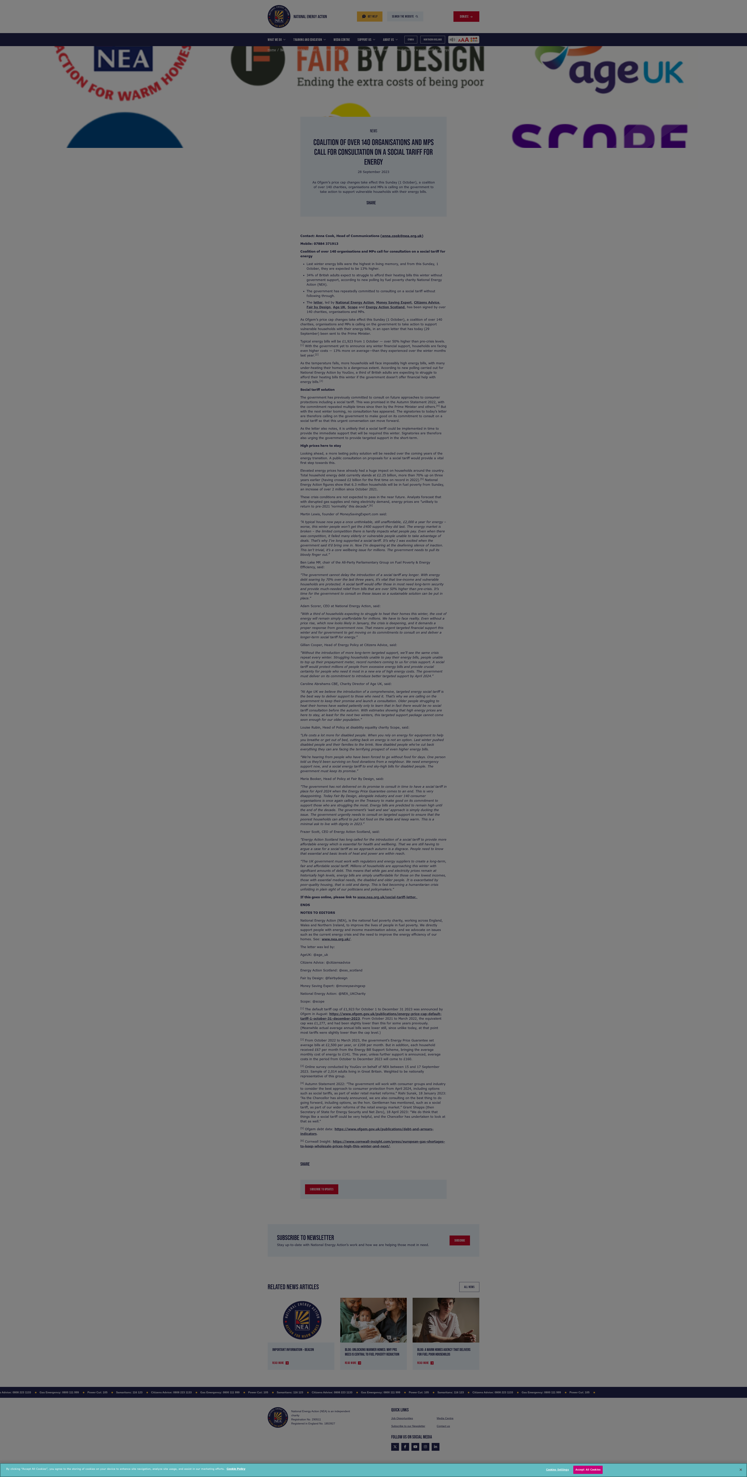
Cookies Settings (557, 1469)
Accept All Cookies (588, 1469)
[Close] (740, 1469)
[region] (373, 1470)
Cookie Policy (236, 1469)
